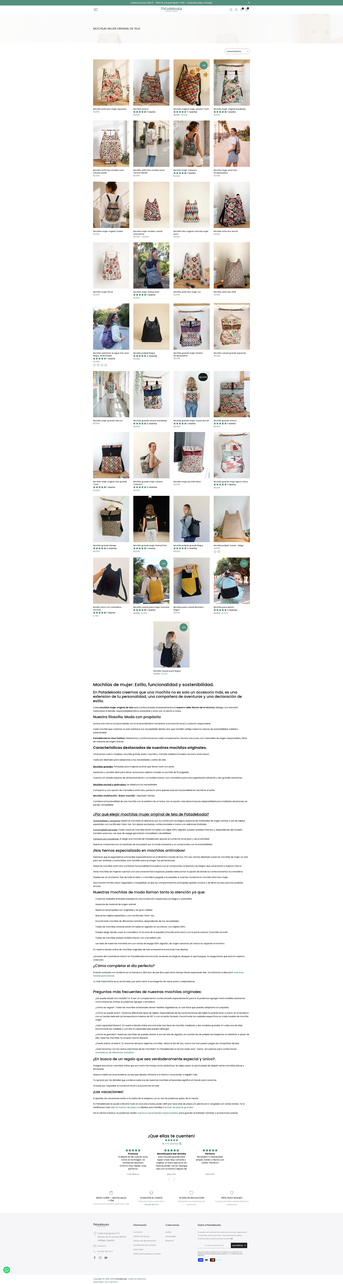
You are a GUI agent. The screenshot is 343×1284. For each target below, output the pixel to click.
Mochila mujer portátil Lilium (187, 481)
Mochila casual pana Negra (167, 671)
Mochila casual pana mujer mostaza (151, 607)
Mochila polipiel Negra (144, 353)
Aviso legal (138, 1249)
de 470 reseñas (170, 1143)
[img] (171, 1140)
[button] (169, 1179)
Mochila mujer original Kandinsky (230, 109)
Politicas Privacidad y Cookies (147, 1253)
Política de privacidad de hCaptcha (212, 1253)
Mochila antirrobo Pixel (225, 292)
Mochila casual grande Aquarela (230, 353)
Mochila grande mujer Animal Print (150, 545)
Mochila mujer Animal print (146, 292)
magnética (113, 1282)
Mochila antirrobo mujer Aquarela (109, 109)
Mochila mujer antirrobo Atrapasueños (225, 171)
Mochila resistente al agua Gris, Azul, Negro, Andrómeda (111, 354)
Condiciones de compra (144, 1245)
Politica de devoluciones (144, 1240)
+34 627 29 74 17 (105, 1251)
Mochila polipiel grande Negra (188, 545)
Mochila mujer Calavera (185, 170)
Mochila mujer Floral (103, 292)
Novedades (170, 1236)
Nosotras (169, 1240)
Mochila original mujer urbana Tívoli (191, 109)
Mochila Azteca (140, 109)
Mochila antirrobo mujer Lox (187, 292)
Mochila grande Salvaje (104, 545)
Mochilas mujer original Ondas (108, 231)
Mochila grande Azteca (225, 420)
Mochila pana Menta (224, 607)
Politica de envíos (141, 1236)
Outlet (168, 1232)
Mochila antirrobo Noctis (226, 231)
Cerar (94, 3)
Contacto (101, 1246)
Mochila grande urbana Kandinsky (150, 420)
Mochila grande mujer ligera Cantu (231, 481)
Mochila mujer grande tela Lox (108, 420)
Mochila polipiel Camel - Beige (228, 545)
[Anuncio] (171, 3)
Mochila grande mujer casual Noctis (191, 420)
